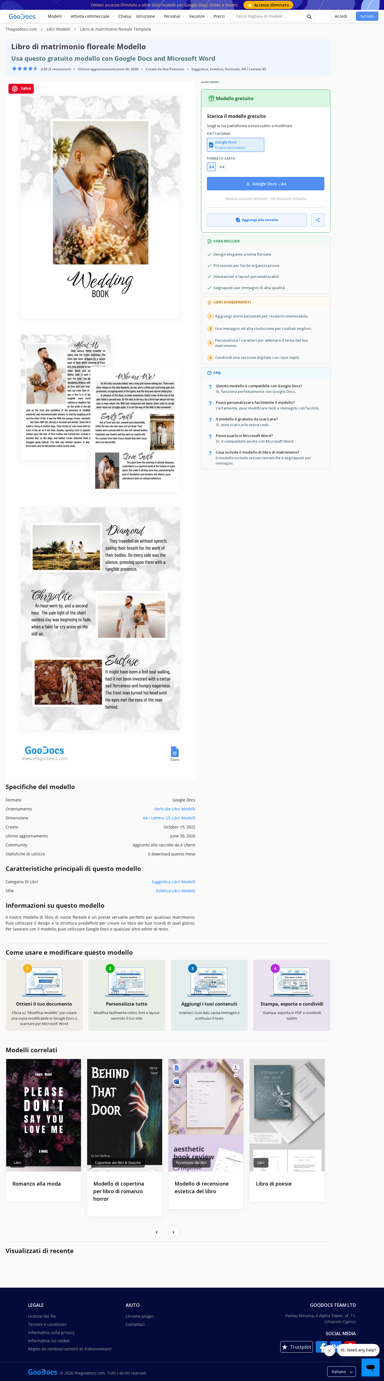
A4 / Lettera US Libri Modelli (169, 818)
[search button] (309, 16)
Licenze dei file (42, 1316)
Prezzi (219, 16)
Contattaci (135, 1324)
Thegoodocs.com (22, 29)
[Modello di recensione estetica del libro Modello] (205, 1115)
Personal (172, 16)
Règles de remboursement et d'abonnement (70, 1348)
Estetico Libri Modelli (175, 890)
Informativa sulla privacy (51, 1332)
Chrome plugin (140, 1316)
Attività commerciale (90, 16)
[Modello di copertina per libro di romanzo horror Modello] (124, 1115)
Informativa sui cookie (48, 1340)
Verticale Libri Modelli (174, 809)
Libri (17, 1162)
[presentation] (156, 1231)
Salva (25, 88)
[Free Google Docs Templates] (22, 16)
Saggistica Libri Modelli (173, 881)
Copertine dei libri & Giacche (118, 1162)
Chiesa (124, 16)
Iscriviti (367, 16)
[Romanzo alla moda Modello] (43, 1115)
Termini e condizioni (47, 1324)
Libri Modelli (59, 29)
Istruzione (145, 16)
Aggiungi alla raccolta (260, 219)
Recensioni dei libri (191, 1162)
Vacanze (197, 16)
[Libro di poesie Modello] (287, 1115)
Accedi (341, 16)
